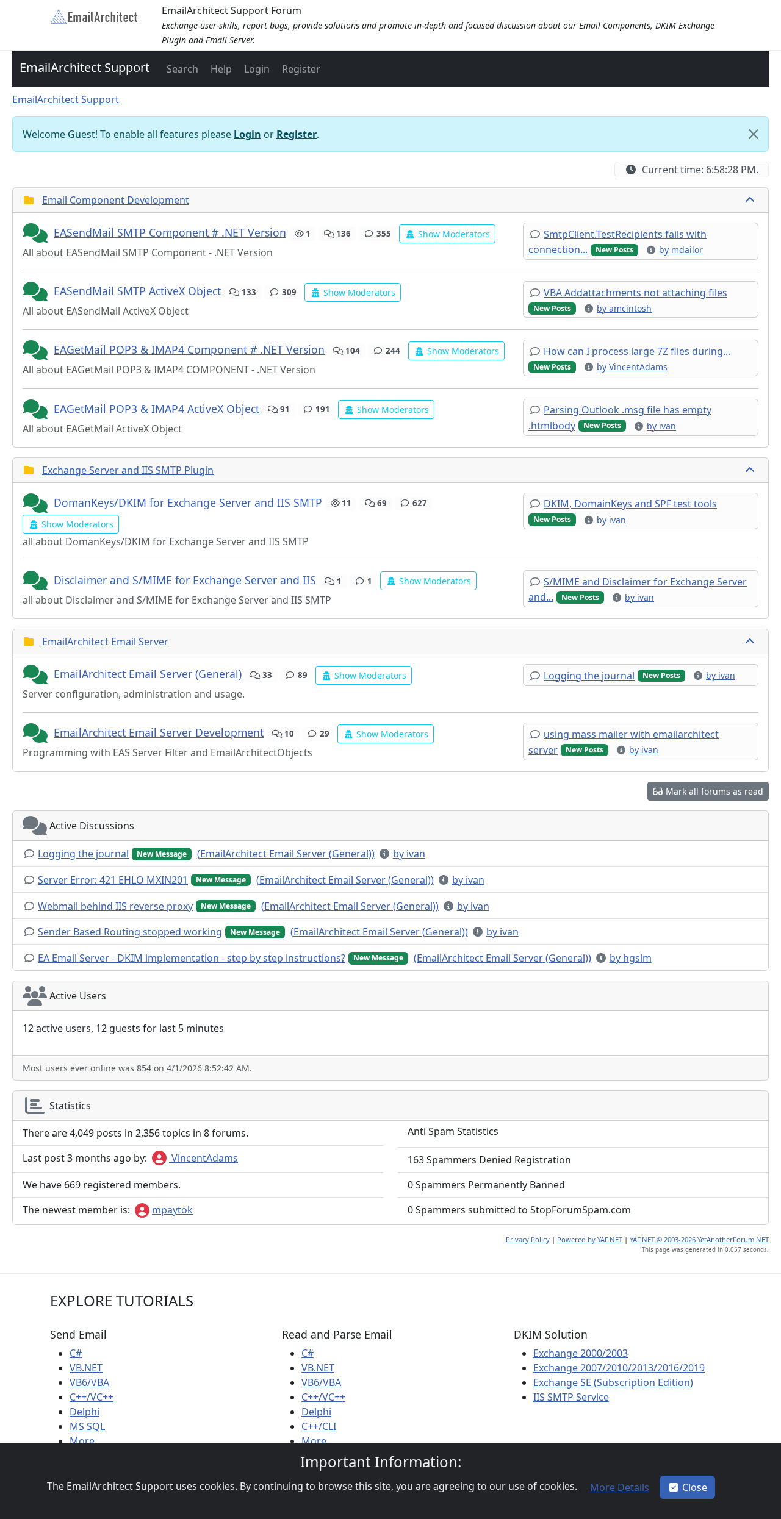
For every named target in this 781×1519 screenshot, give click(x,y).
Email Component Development (115, 200)
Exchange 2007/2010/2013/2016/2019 (619, 1367)
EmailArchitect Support (84, 67)
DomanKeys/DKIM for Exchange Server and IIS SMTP (188, 502)
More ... (87, 1441)
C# (76, 1353)
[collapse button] (751, 200)
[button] (181, 69)
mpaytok (172, 1210)
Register (296, 134)
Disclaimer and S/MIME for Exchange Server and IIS (185, 580)
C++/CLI (318, 1426)
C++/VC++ (91, 1397)
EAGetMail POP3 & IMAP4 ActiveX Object (156, 408)
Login (247, 134)
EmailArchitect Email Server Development (159, 732)
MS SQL (87, 1426)
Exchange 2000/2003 (580, 1353)
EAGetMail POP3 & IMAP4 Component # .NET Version (189, 349)
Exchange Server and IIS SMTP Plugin (128, 470)
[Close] (753, 134)
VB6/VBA (89, 1382)
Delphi (84, 1411)
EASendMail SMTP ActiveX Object (137, 291)
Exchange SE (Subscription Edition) (613, 1382)
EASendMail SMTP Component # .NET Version (170, 232)
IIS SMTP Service (571, 1397)
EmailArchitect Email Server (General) (148, 674)
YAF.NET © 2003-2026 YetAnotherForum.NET (699, 1239)
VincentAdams (203, 1158)
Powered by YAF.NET (589, 1239)
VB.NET (86, 1367)
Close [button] (694, 1487)
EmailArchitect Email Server (105, 641)
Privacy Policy (528, 1239)
